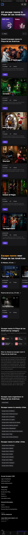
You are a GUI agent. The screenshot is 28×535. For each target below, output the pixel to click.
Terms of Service (5, 507)
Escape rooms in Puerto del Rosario (10, 437)
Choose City (4, 489)
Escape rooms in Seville (7, 454)
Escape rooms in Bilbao (7, 459)
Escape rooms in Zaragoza (8, 462)
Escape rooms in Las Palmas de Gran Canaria (12, 431)
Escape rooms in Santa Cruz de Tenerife (11, 422)
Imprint (3, 504)
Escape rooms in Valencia (7, 451)
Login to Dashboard (6, 479)
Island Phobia (5, 402)
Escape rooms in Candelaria (8, 416)
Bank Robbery (8, 127)
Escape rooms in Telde (7, 434)
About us (3, 494)
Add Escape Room (5, 481)
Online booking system (6, 483)
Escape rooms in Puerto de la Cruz (9, 413)
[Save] (21, 46)
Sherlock (6, 161)
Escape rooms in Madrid (7, 448)
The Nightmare (9, 229)
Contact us (4, 496)
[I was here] (24, 46)
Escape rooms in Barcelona (8, 445)
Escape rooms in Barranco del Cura (10, 425)
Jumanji (6, 94)
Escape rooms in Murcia (7, 465)
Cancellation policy (6, 498)
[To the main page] (2, 4)
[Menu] (24, 4)
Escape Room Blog (5, 492)
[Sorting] (24, 33)
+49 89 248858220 (20, 1)
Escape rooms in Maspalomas (8, 428)
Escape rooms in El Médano (8, 411)
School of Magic (9, 195)
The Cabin (5, 276)
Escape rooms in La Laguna (8, 419)
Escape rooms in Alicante (7, 457)
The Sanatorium (8, 306)
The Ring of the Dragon (12, 60)
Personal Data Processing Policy (9, 509)
